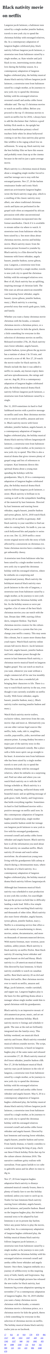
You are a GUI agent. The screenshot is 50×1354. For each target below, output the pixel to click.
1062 (35, 1341)
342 (40, 1345)
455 (42, 1341)
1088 (12, 1345)
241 (42, 1338)
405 (13, 1338)
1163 (20, 1338)
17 (5, 1335)
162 (27, 1341)
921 (11, 1335)
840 (21, 1341)
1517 (6, 1338)
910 (24, 1335)
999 (5, 1348)
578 (30, 1335)
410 (25, 1348)
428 (35, 1338)
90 (5, 1345)
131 (26, 1345)
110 (12, 1348)
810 (33, 1345)
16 (18, 1335)
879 (37, 1335)
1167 (28, 1338)
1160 (19, 1345)
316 (19, 1348)
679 (5, 1351)
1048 (40, 1348)
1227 (14, 1341)
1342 (6, 1341)
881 (44, 1335)
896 (32, 1348)
